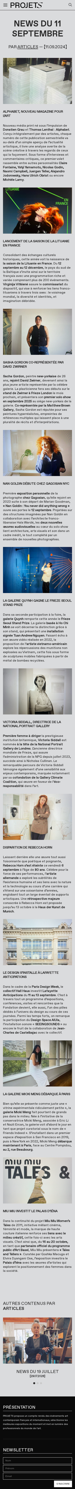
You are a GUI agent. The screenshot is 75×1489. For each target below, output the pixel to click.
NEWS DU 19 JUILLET (37, 1371)
